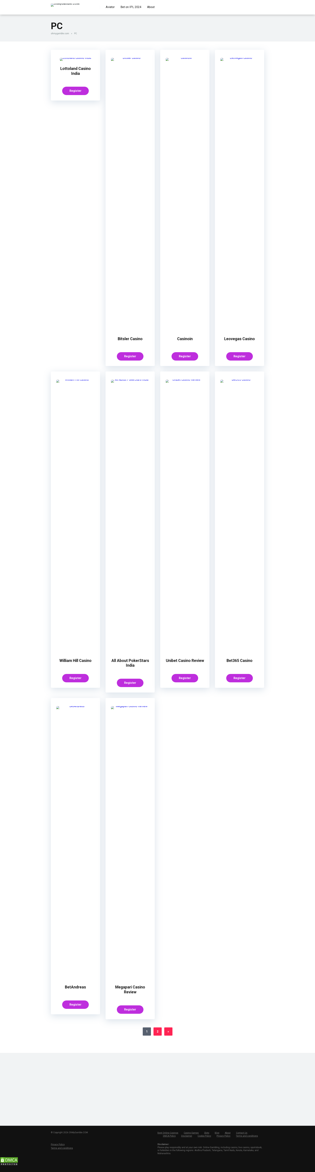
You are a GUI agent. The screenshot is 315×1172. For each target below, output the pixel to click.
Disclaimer (186, 1136)
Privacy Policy (223, 1136)
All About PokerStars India (130, 663)
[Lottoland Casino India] (75, 58)
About (151, 7)
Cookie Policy (204, 1136)
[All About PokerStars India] (130, 379)
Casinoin (185, 339)
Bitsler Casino (130, 339)
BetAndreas (75, 987)
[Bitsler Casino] (130, 58)
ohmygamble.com (60, 33)
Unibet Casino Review (185, 660)
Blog (217, 1133)
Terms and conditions (247, 1136)
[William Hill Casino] (75, 379)
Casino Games (191, 1133)
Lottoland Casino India (75, 71)
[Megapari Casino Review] (130, 706)
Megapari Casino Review (130, 989)
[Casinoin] (185, 58)
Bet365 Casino (239, 660)
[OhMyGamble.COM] (65, 4)
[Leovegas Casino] (239, 58)
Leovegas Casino (239, 339)
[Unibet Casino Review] (185, 379)
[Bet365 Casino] (239, 379)
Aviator (110, 7)
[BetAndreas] (75, 706)
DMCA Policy (169, 1136)
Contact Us (241, 1133)
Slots (206, 1133)
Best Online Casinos (168, 1133)
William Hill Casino (75, 660)
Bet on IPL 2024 (130, 7)
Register (75, 91)
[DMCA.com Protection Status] (9, 1165)
